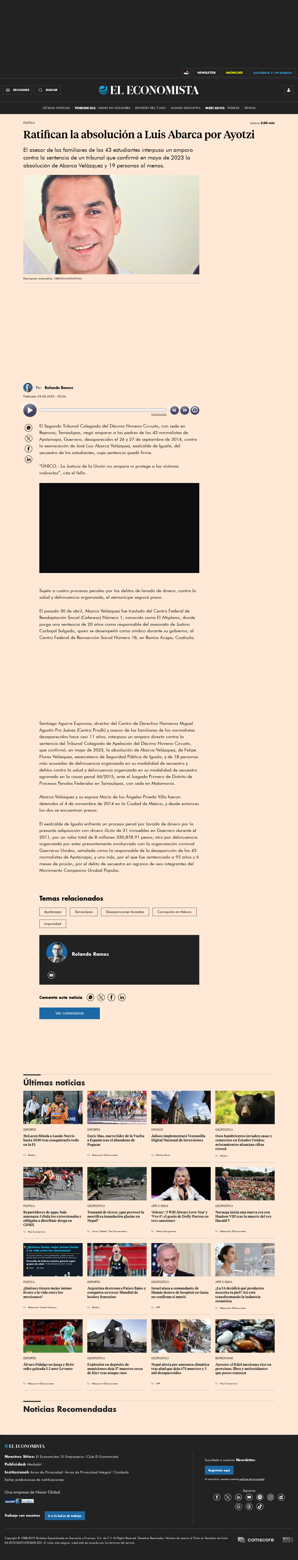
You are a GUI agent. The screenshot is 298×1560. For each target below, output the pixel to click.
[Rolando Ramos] (28, 387)
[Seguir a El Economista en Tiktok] (259, 1506)
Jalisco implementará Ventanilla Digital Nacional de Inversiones (178, 1138)
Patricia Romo (163, 1154)
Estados (157, 1129)
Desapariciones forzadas (125, 912)
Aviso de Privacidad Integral (88, 1472)
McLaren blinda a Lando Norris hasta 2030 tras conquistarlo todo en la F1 (51, 1140)
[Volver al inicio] (93, 1446)
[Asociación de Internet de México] (288, 1540)
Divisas (250, 108)
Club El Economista (102, 1457)
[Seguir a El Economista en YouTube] (249, 1497)
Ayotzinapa (52, 912)
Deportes (29, 1129)
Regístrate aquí (219, 1470)
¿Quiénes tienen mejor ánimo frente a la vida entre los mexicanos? (47, 1292)
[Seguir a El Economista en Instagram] (270, 1497)
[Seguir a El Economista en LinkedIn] (238, 1497)
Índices (234, 108)
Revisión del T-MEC (150, 108)
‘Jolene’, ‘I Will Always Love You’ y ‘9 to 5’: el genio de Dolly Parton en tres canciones (180, 1216)
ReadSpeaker (159, 414)
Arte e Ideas (159, 1206)
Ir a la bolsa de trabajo (64, 1516)
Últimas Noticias (56, 108)
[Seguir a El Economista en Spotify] (259, 1497)
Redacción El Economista (105, 1154)
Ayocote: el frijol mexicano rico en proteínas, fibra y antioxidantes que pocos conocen (243, 1368)
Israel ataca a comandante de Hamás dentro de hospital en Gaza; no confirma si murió (180, 1292)
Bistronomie (224, 1358)
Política (29, 123)
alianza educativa (185, 108)
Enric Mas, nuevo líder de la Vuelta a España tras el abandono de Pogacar (116, 1140)
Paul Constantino (37, 1231)
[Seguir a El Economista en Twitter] (227, 1497)
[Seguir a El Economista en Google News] (238, 1506)
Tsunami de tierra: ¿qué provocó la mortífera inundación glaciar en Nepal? (116, 1216)
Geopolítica (224, 1129)
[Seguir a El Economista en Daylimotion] (281, 1497)
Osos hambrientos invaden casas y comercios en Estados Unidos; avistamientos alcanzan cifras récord (244, 1142)
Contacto (121, 1472)
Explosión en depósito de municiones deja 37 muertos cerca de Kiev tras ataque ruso (115, 1368)
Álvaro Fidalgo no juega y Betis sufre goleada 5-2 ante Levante (49, 1366)
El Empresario (72, 1457)
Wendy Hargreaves (166, 1231)
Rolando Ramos (59, 388)
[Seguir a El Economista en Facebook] (217, 1497)
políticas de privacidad (251, 1479)
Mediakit (34, 1464)
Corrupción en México (174, 912)
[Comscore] (256, 1540)
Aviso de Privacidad (46, 1472)
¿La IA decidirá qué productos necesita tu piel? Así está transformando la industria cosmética (240, 1294)
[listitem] (30, 410)
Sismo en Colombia (114, 108)
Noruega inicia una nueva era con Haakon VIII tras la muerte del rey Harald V (243, 1216)
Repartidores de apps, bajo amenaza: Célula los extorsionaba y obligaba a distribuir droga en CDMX (52, 1218)
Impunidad (52, 924)
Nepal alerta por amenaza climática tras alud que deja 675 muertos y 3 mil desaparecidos (180, 1368)
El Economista (47, 1457)
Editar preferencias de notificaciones (34, 1480)
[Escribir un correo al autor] (51, 975)
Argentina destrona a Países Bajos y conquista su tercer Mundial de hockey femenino (117, 1292)
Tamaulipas (84, 912)
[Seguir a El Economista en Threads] (249, 1506)
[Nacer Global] (19, 1501)
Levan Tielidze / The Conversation (110, 1231)
